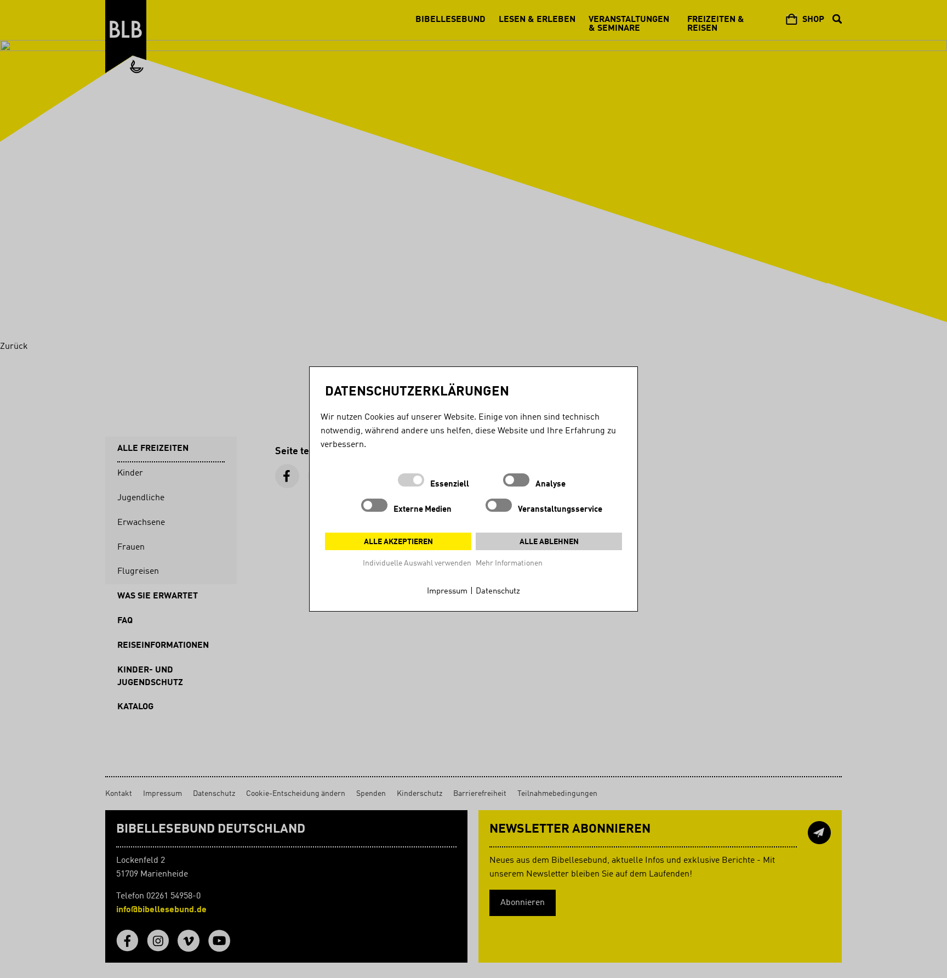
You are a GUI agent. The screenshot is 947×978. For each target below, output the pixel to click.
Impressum (447, 591)
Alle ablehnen (549, 542)
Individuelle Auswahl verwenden (417, 563)
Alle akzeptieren (398, 542)
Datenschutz (498, 591)
